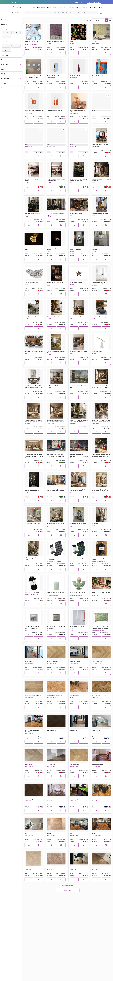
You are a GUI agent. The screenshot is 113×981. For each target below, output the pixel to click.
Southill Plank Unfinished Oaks (33, 695)
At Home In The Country (31, 44)
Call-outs (78, 8)
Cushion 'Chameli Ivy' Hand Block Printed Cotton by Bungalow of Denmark (101, 627)
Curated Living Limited (53, 595)
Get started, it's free (94, 2)
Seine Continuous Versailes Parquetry (77, 696)
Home (34, 8)
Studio (100, 8)
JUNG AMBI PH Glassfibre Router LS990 (78, 627)
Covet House (95, 389)
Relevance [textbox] (96, 20)
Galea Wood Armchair (53, 317)
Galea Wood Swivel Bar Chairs (78, 317)
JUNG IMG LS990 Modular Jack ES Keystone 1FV (56, 627)
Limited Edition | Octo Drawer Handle (55, 248)
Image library (41, 8)
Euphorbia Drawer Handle (31, 282)
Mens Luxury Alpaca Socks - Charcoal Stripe (54, 558)
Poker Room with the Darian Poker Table (56, 352)
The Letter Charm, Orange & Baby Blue (101, 76)
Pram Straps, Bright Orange (54, 110)
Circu (26, 458)
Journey (94, 41)
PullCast (27, 251)
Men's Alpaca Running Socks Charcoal (99, 558)
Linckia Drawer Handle (76, 282)
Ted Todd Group (29, 663)
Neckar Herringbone (97, 764)
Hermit (49, 868)
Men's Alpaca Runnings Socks (32, 592)
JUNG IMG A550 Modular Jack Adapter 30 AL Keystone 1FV (33, 627)
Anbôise (49, 43)
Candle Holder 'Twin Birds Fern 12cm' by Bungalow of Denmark (78, 593)
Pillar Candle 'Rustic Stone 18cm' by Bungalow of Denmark (55, 593)
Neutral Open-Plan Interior (54, 385)
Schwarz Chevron (51, 730)
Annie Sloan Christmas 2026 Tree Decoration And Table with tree (101, 593)
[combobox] (98, 20)
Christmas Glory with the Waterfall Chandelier (101, 179)
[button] (14, 2)
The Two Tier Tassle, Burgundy (55, 75)
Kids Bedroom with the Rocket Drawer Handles (100, 248)
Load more (67, 890)
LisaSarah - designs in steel (32, 79)
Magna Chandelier (97, 523)
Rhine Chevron (73, 730)
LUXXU (94, 148)
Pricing (63, 2)
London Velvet (51, 77)
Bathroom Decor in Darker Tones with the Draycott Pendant (33, 489)
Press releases (62, 8)
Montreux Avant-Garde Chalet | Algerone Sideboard (78, 524)
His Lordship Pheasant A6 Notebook (31, 42)
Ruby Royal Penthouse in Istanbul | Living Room (101, 145)
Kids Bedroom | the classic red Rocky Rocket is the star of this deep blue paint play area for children (55, 455)
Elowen (26, 868)
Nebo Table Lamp (97, 351)
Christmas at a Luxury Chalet (100, 213)
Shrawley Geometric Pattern (54, 695)
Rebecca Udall (96, 112)
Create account (101, 104)
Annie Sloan (95, 595)
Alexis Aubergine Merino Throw (55, 41)
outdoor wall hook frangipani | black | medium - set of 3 (33, 76)
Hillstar (94, 799)
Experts (85, 8)
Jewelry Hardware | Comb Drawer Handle (33, 248)
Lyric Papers (73, 43)
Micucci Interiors (74, 113)
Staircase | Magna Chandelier (32, 558)
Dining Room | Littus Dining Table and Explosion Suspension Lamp (33, 386)
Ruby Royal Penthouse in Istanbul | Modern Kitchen (56, 179)
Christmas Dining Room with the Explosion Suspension (55, 214)
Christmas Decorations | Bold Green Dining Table (32, 214)
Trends (54, 8)
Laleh (71, 41)
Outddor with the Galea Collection (34, 351)
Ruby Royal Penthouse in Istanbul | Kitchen (33, 179)
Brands (49, 8)
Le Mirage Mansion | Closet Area (78, 351)
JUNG (26, 630)
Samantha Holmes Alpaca (54, 561)
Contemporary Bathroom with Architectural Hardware (78, 248)
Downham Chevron (75, 868)
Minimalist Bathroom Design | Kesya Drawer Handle (100, 283)
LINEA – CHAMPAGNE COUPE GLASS (77, 111)
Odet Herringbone (74, 764)
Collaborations (93, 8)
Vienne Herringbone (30, 661)
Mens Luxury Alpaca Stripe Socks (78, 558)
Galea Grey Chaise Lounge (99, 317)
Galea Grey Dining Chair (31, 317)
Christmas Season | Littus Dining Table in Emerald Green (78, 179)
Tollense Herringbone (98, 661)
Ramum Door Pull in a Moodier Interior (55, 283)
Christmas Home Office (76, 213)
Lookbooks (71, 8)
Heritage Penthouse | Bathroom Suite (78, 386)
